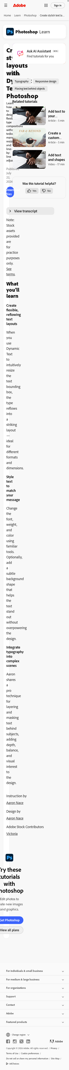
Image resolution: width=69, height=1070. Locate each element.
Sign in (58, 5)
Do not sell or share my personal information (27, 1058)
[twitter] (21, 1041)
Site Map (55, 1058)
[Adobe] (19, 5)
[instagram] (15, 1041)
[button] (46, 5)
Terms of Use (12, 1053)
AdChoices (14, 1063)
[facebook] (8, 1041)
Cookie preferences (30, 1053)
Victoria (12, 833)
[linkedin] (28, 1041)
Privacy (54, 1048)
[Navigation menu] (6, 5)
